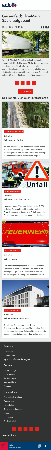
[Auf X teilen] (23, 83)
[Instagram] (25, 429)
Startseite (8, 346)
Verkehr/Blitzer (10, 382)
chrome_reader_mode (47, 27)
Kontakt (7, 413)
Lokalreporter (9, 355)
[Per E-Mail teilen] (34, 83)
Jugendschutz (9, 405)
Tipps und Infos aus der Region (17, 359)
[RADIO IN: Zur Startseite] (22, 4)
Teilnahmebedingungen (13, 409)
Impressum (8, 417)
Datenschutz (9, 401)
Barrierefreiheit (10, 421)
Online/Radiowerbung (13, 397)
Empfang (7, 386)
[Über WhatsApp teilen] (28, 83)
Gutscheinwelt (9, 374)
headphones (42, 27)
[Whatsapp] (31, 429)
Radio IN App (10, 378)
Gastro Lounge (10, 370)
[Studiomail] (14, 429)
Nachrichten (9, 351)
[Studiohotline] (37, 429)
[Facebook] (20, 429)
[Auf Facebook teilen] (17, 83)
